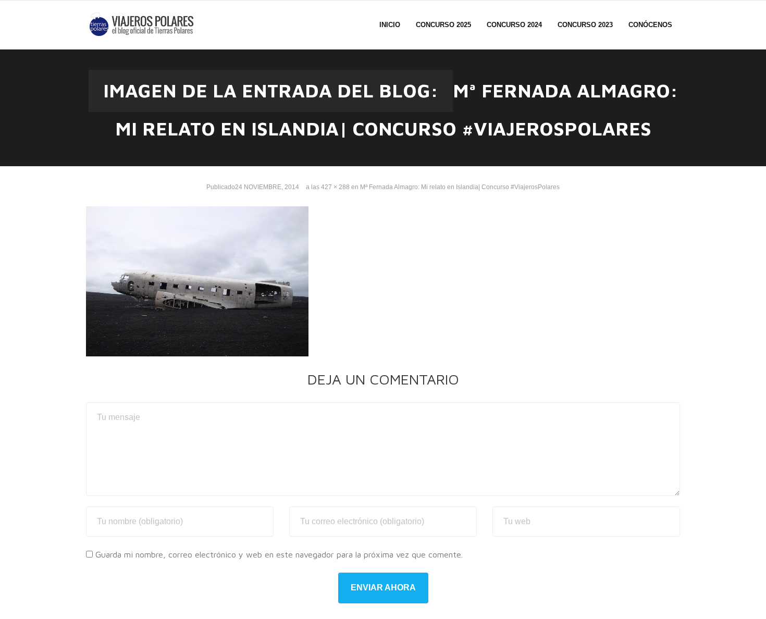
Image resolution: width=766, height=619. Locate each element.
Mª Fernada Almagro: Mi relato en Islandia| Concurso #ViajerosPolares (460, 187)
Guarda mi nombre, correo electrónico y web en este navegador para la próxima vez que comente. (279, 554)
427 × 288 (335, 187)
